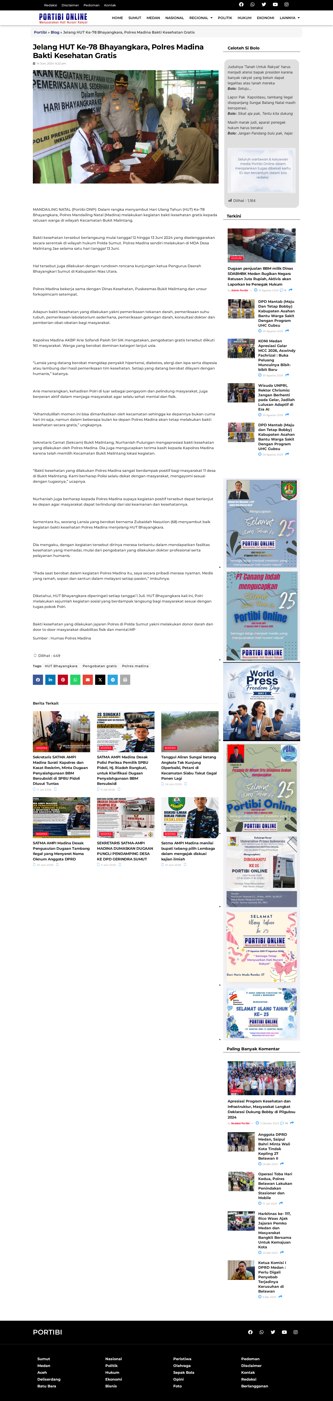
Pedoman (92, 5)
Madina (41, 748)
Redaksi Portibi (240, 1123)
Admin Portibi (239, 290)
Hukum (244, 18)
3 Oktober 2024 (269, 1123)
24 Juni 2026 (173, 784)
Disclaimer (70, 5)
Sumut (134, 18)
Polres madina (135, 666)
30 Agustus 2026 (272, 331)
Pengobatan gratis (100, 666)
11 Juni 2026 (108, 865)
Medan (153, 18)
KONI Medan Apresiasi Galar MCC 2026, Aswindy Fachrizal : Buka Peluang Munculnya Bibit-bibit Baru (277, 355)
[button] (38, 680)
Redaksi (50, 5)
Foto (177, 1386)
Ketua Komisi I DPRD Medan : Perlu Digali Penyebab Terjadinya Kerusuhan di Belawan (272, 1277)
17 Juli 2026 (43, 789)
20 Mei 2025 (270, 1252)
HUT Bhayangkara (61, 666)
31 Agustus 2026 (268, 290)
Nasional (174, 18)
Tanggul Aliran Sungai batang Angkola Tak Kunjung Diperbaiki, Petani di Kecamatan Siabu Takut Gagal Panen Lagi (189, 768)
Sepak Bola (183, 1372)
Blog (55, 32)
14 (286, 1123)
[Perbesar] (294, 840)
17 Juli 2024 (269, 1203)
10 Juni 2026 (172, 865)
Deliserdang (48, 1379)
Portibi (40, 32)
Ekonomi (265, 18)
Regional (198, 18)
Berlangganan (254, 1386)
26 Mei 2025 (270, 1164)
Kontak (110, 5)
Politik (225, 18)
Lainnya (287, 18)
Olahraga (182, 1366)
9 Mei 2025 (269, 1297)
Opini (178, 1379)
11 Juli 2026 (107, 789)
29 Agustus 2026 (272, 454)
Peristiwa (182, 1359)
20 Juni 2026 (44, 865)
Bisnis (111, 1386)
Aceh (42, 1372)
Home (117, 18)
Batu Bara (46, 1386)
